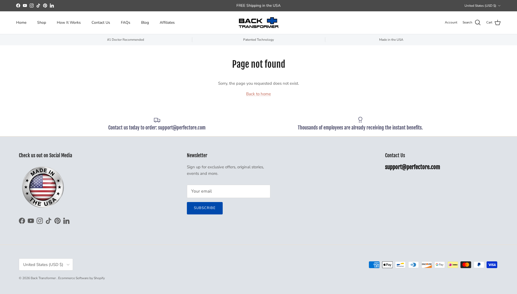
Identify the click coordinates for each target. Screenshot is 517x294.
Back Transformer (44, 278)
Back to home (258, 94)
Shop (41, 22)
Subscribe (205, 208)
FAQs (125, 22)
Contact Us (101, 22)
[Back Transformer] (258, 23)
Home (21, 22)
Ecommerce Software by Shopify (81, 278)
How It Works (69, 22)
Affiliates (167, 22)
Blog (145, 22)
